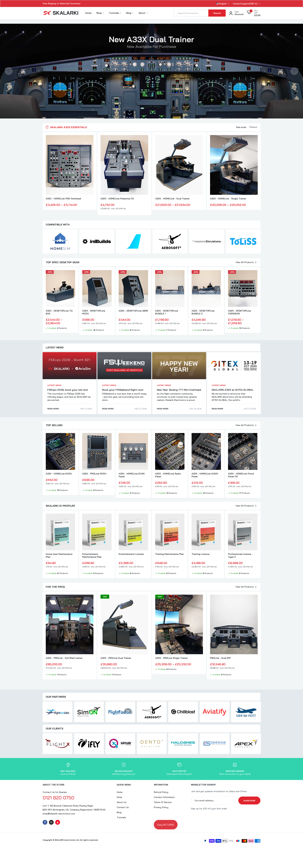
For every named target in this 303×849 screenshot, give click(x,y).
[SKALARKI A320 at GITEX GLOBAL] (234, 365)
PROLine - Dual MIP (220, 658)
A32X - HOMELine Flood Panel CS (241, 475)
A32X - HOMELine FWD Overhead (63, 198)
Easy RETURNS (165, 824)
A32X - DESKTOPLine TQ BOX (59, 312)
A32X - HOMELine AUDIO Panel (205, 475)
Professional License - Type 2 (240, 555)
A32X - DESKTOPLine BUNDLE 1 (166, 312)
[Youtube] (57, 822)
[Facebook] (45, 822)
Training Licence (200, 554)
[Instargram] (51, 822)
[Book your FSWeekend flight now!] (124, 365)
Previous (9, 71)
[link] (90, 140)
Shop (99, 13)
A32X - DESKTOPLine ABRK (133, 310)
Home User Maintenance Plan (59, 555)
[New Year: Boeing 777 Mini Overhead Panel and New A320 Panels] (179, 365)
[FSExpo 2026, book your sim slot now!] (70, 365)
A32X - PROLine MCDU (94, 473)
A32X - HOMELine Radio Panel (168, 475)
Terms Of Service (163, 802)
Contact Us (123, 807)
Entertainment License (131, 554)
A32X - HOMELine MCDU (59, 473)
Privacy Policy (161, 807)
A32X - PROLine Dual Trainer (116, 658)
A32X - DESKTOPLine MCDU (93, 312)
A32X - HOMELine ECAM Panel (132, 475)
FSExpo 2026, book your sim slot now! (67, 391)
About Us (121, 802)
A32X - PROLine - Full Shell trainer (64, 658)
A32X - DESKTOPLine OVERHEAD (239, 312)
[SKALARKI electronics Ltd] (60, 13)
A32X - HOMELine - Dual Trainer (172, 198)
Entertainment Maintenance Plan (91, 555)
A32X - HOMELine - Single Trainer (228, 198)
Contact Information (164, 797)
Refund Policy (161, 792)
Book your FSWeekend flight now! (122, 389)
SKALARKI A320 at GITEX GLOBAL (233, 389)
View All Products (245, 262)
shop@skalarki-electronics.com (59, 813)
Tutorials (114, 13)
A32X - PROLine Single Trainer (171, 658)
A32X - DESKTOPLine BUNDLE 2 (203, 312)
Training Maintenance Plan (169, 554)
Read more (53, 408)
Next (294, 71)
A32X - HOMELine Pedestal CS (117, 198)
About (142, 13)
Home (88, 13)
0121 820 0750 (58, 798)
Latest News (54, 385)
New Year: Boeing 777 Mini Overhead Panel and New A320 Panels (179, 391)
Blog (129, 13)
